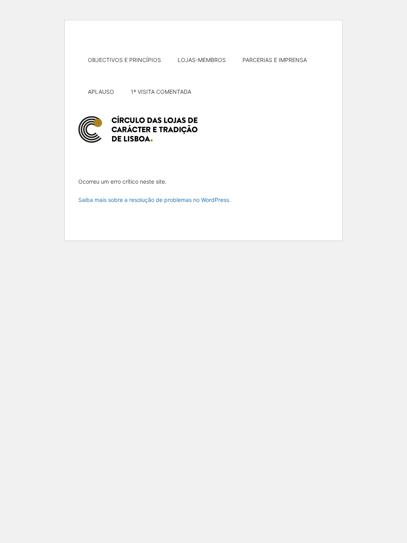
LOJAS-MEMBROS (202, 59)
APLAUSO (101, 91)
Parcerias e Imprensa (274, 59)
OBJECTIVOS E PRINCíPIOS (124, 59)
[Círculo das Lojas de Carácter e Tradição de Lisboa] (138, 129)
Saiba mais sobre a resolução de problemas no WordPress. (154, 199)
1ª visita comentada (161, 91)
